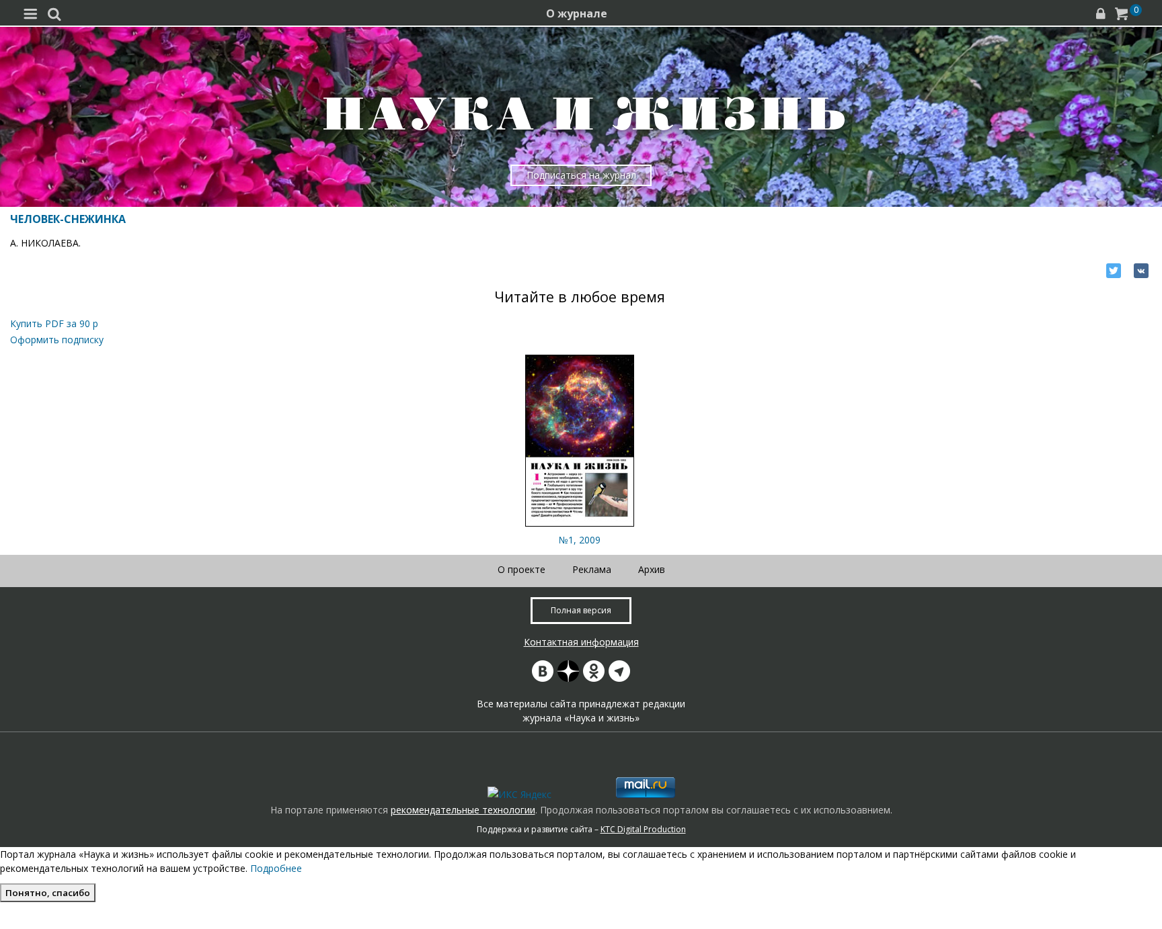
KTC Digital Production (643, 829)
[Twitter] (1113, 270)
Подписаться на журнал (581, 175)
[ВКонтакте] (1141, 270)
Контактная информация (581, 641)
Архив (651, 569)
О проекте (521, 569)
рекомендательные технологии (463, 809)
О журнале (576, 13)
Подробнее (276, 868)
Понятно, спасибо (47, 893)
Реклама (591, 569)
